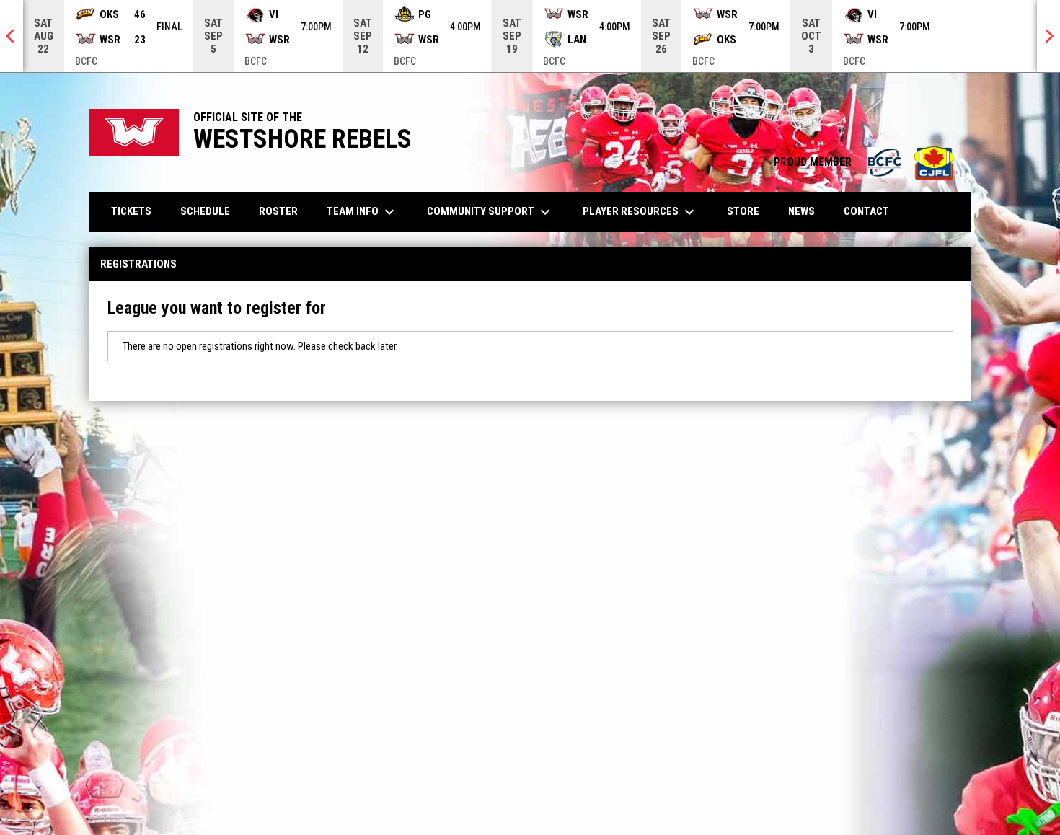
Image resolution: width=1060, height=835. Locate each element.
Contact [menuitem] (866, 211)
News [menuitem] (801, 211)
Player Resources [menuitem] (640, 212)
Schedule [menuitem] (205, 211)
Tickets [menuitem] (131, 211)
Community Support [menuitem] (490, 212)
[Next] (1048, 36)
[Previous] (11, 36)
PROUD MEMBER (865, 162)
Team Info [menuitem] (362, 212)
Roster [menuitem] (278, 211)
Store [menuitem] (748, 211)
